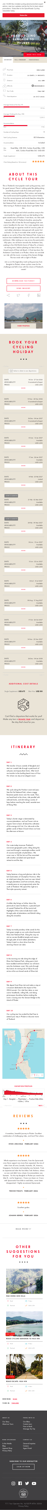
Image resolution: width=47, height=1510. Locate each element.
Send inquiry (23, 288)
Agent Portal (27, 1448)
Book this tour (34, 54)
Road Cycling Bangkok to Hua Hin (23, 1339)
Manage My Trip (29, 1429)
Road (15, 1399)
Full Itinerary (20, 59)
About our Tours (7, 1424)
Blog (3, 1446)
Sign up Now (23, 1466)
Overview (8, 59)
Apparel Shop (7, 1448)
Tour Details (34, 59)
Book (23, 388)
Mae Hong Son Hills (15, 1296)
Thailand (15, 1403)
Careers (26, 1446)
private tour (24, 719)
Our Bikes (26, 1422)
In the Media (7, 1444)
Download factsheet (23, 281)
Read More (22, 1229)
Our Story (5, 1422)
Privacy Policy (7, 1451)
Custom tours (27, 1424)
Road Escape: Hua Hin (16, 1381)
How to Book (27, 1426)
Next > (41, 1105)
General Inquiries (29, 1444)
